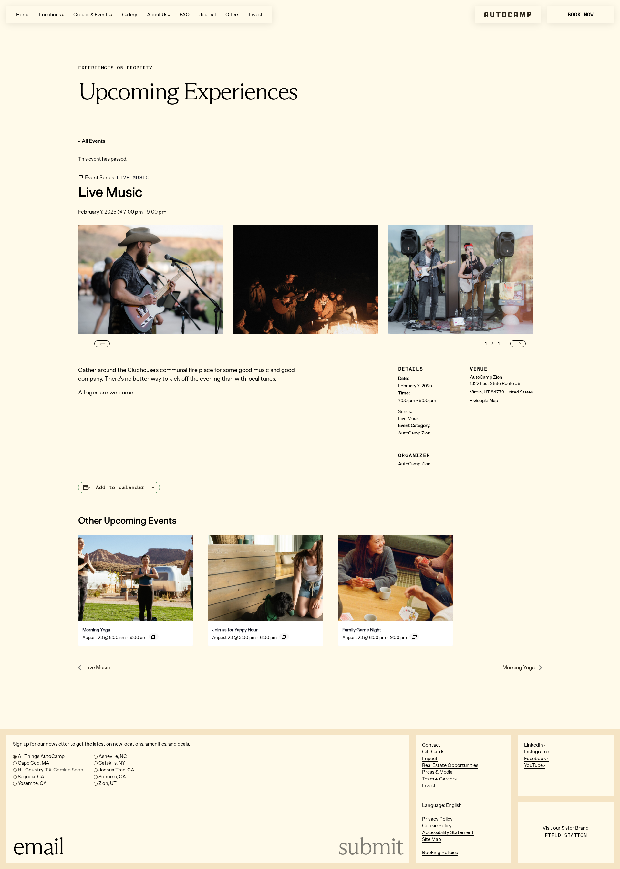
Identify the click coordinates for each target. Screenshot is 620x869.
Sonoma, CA (112, 777)
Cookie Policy (437, 826)
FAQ (185, 14)
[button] (102, 343)
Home (22, 14)
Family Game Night (361, 630)
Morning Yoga (96, 630)
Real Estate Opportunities (450, 765)
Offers (232, 14)
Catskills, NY (111, 763)
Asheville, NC (112, 756)
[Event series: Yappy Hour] (284, 637)
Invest (256, 14)
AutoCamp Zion (414, 433)
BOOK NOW (581, 14)
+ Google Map (484, 400)
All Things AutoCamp (41, 756)
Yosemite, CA (32, 783)
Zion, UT (107, 783)
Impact (430, 758)
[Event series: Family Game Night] (414, 637)
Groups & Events (91, 14)
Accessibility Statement (448, 832)
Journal (207, 14)
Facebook (535, 758)
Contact (431, 745)
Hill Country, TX (50, 770)
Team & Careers (439, 779)
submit (370, 846)
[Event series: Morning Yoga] (153, 637)
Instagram (535, 752)
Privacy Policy (437, 819)
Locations (50, 14)
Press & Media (437, 772)
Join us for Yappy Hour (235, 630)
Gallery (129, 14)
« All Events (91, 141)
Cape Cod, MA (33, 763)
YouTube (533, 765)
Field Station (566, 835)
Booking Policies (440, 852)
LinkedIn (533, 745)
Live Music (409, 418)
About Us (157, 14)
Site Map (431, 839)
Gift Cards (433, 752)
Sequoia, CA (31, 777)
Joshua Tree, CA (116, 770)
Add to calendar (120, 487)
